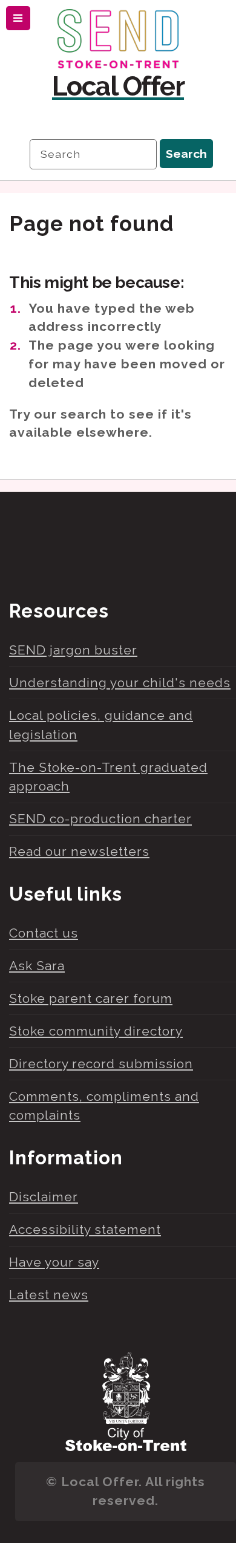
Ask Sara (37, 965)
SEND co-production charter (100, 818)
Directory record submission (101, 1063)
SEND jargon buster (73, 649)
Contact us (43, 933)
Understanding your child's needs (120, 682)
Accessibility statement (85, 1229)
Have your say (54, 1262)
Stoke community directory (96, 1031)
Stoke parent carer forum (90, 998)
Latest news (48, 1294)
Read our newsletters (79, 851)
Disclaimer (43, 1196)
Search (186, 154)
